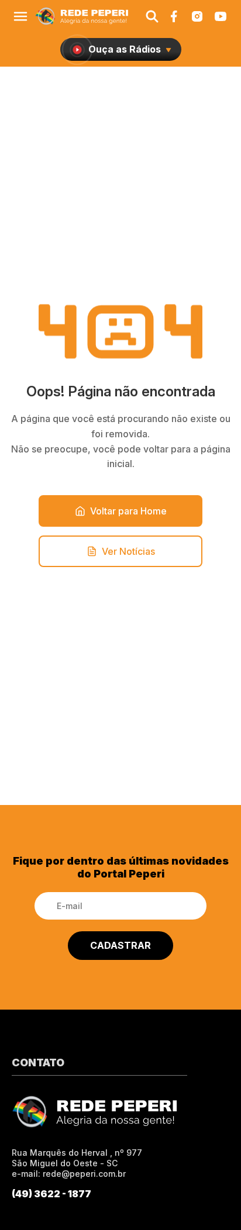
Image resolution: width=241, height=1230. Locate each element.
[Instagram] (197, 16)
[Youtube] (221, 16)
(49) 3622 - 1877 (51, 1194)
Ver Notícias (128, 551)
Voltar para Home (128, 511)
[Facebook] (174, 16)
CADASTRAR (120, 945)
